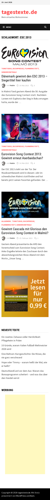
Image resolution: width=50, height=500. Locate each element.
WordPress (21, 495)
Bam (32, 495)
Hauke (12, 85)
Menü (8, 27)
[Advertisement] (25, 434)
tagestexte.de (19, 12)
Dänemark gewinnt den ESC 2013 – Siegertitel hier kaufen (24, 78)
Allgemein (6, 221)
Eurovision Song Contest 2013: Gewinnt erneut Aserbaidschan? (22, 156)
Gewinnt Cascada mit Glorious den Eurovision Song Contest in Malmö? (24, 231)
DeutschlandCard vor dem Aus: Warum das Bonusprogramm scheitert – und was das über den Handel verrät (24, 374)
